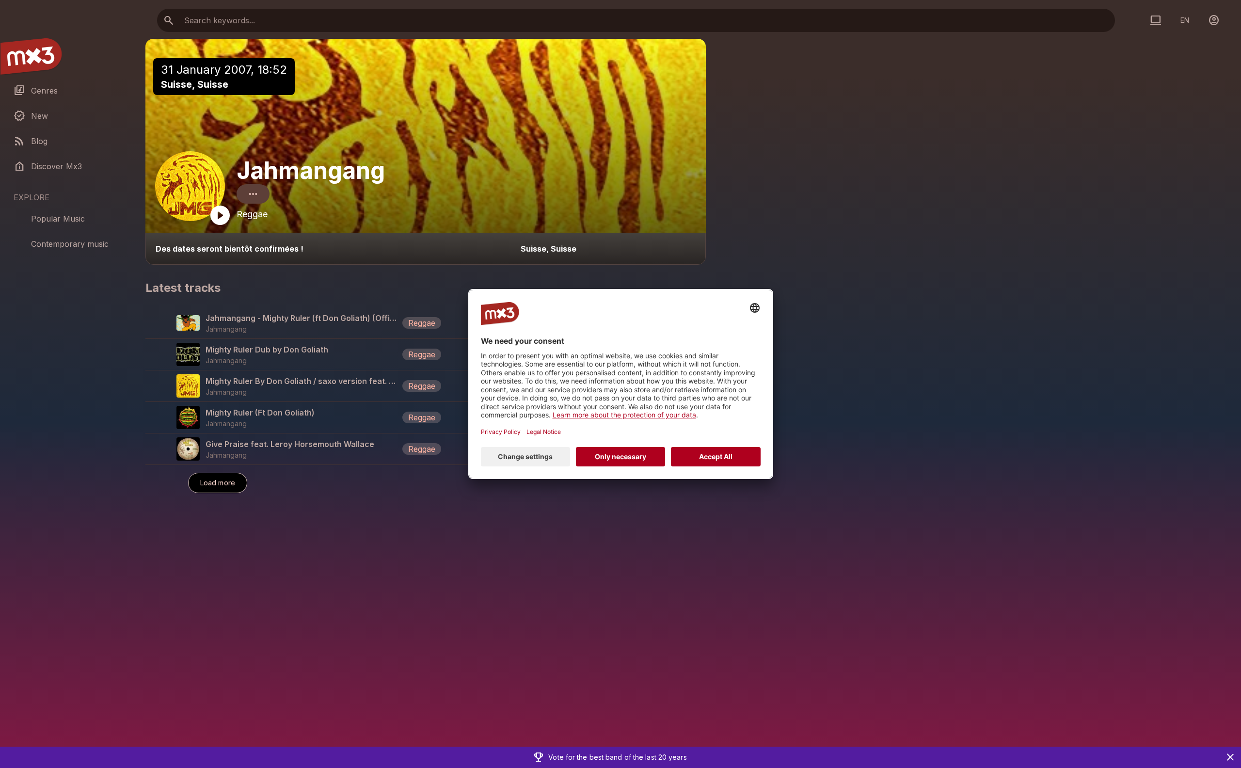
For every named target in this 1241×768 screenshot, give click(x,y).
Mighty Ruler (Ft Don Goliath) (260, 412)
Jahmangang (311, 170)
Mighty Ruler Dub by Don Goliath (267, 349)
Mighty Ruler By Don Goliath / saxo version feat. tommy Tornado (302, 381)
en (1184, 20)
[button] (425, 322)
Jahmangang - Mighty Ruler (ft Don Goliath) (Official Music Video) (302, 318)
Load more (217, 483)
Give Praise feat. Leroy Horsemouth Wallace (290, 444)
